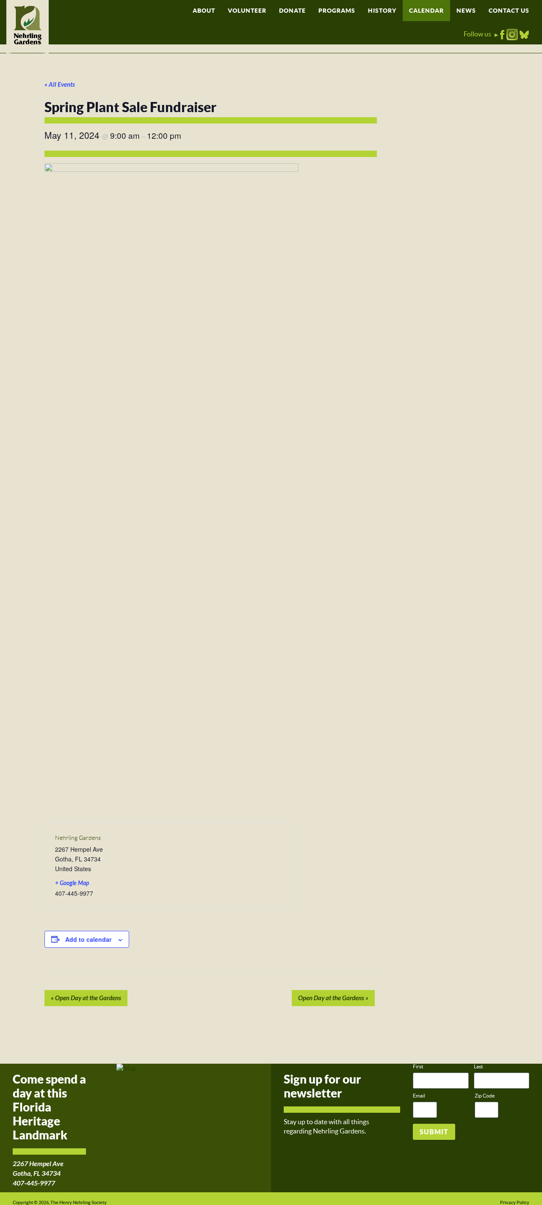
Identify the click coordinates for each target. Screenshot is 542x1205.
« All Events (59, 84)
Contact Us (509, 10)
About (204, 10)
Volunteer (247, 10)
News (466, 10)
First (418, 1066)
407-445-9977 (34, 1183)
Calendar (426, 10)
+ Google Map (72, 883)
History (382, 10)
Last (478, 1066)
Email (419, 1095)
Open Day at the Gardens (86, 998)
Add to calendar (88, 939)
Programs (336, 10)
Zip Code (485, 1095)
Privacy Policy (514, 1202)
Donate (292, 10)
